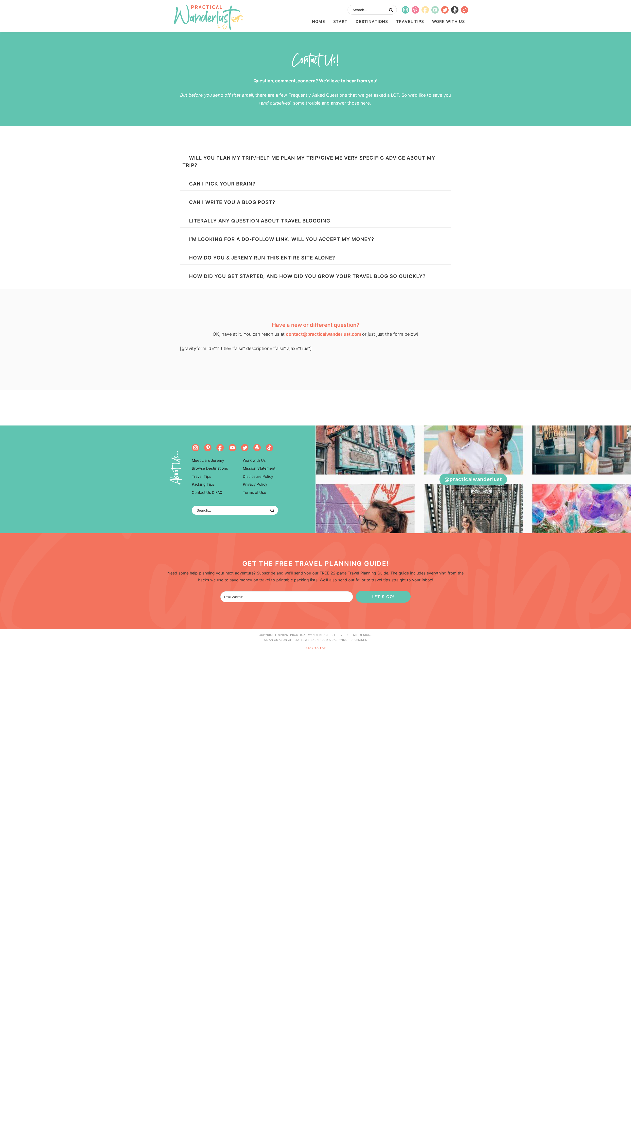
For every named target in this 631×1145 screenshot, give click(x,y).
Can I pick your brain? (222, 184)
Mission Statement (259, 468)
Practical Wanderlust (208, 17)
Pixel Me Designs (358, 635)
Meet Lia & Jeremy (208, 460)
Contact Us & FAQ (207, 492)
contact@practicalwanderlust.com (323, 334)
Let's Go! (383, 596)
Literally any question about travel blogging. (260, 221)
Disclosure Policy (258, 476)
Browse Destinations (210, 468)
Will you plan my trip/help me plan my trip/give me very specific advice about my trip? (308, 161)
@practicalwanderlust (473, 479)
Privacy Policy (255, 484)
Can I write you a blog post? (232, 202)
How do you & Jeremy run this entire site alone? (262, 258)
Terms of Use (254, 492)
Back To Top (315, 648)
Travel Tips (201, 476)
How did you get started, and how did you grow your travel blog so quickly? (307, 276)
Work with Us (254, 460)
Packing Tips (203, 484)
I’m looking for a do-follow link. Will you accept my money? (281, 239)
